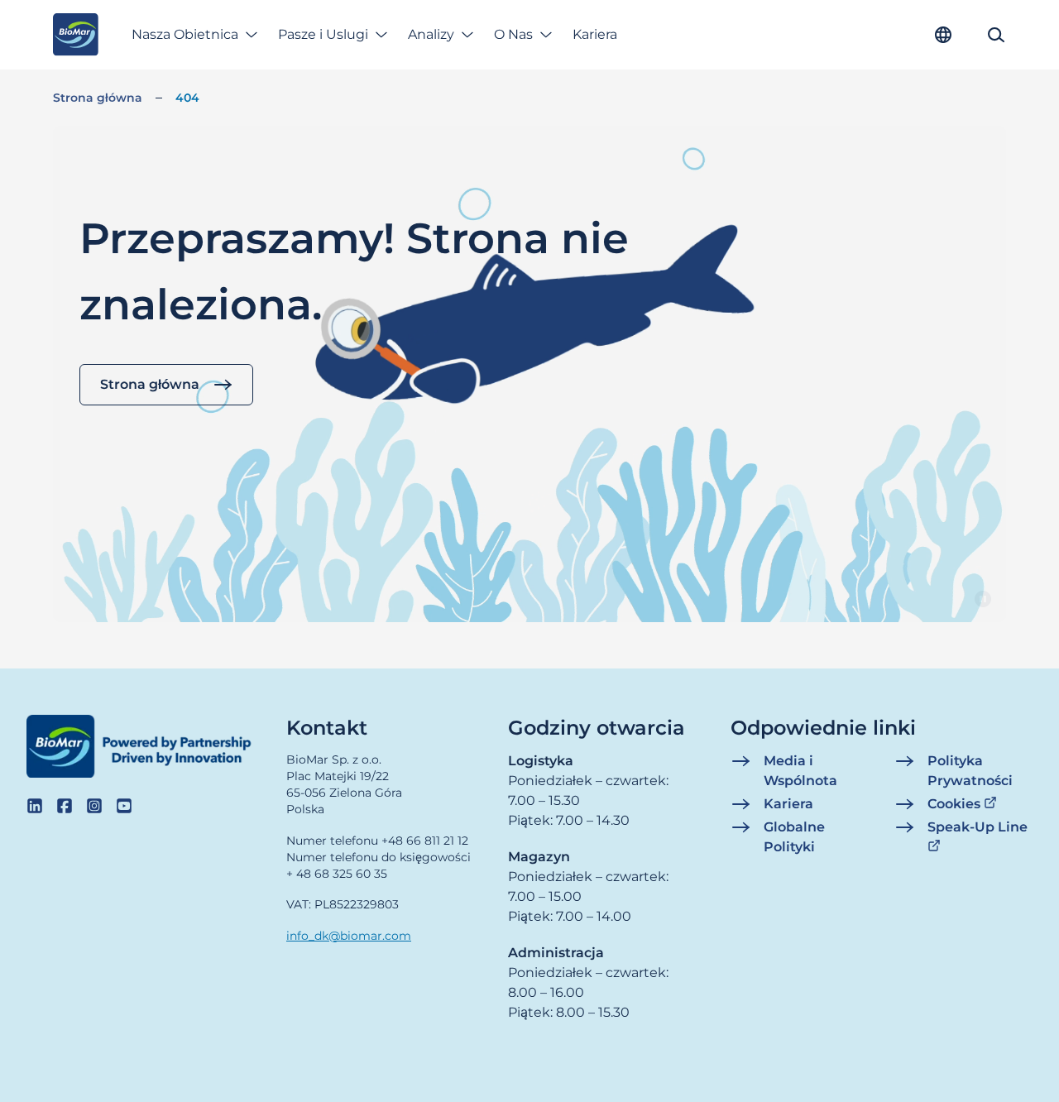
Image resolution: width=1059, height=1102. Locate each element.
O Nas (513, 34)
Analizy (431, 34)
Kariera (595, 34)
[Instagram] (94, 806)
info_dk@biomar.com (348, 935)
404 (187, 97)
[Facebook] (64, 806)
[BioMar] (75, 34)
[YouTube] (124, 806)
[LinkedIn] (34, 806)
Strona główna (97, 97)
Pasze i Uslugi (323, 34)
